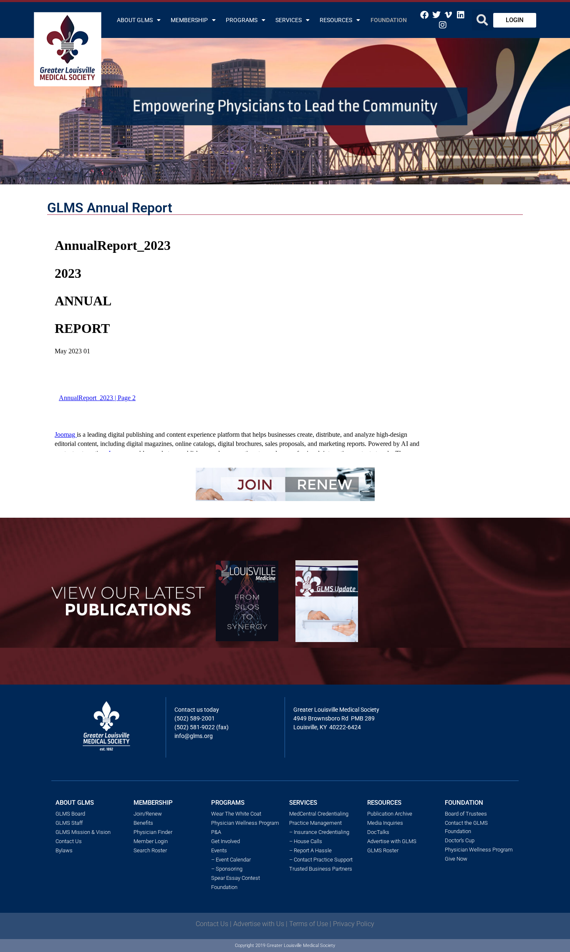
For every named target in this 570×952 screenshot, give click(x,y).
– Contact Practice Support (321, 859)
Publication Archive (389, 814)
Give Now (456, 859)
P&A (216, 832)
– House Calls (305, 841)
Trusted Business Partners (320, 869)
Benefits (143, 823)
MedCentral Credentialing (318, 814)
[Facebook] (424, 15)
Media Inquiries (385, 823)
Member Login (151, 841)
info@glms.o (190, 736)
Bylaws (64, 850)
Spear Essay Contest (235, 878)
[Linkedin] (461, 15)
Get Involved (225, 841)
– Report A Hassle (310, 850)
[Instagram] (443, 25)
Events (219, 850)
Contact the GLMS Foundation (466, 827)
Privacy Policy (353, 924)
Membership (189, 20)
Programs (241, 20)
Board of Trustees (466, 814)
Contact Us (68, 841)
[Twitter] (436, 15)
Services (288, 20)
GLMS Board (70, 814)
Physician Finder (153, 832)
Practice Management (315, 823)
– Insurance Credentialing (319, 832)
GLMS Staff (69, 823)
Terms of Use (308, 924)
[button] (482, 20)
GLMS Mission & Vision (83, 832)
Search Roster (150, 850)
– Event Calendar (231, 859)
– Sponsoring (226, 869)
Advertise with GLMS (391, 841)
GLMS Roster (382, 850)
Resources (336, 20)
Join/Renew (148, 814)
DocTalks (378, 832)
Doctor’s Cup (459, 840)
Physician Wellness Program (245, 823)
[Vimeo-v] (449, 15)
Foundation (389, 20)
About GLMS (135, 20)
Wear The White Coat (236, 814)
